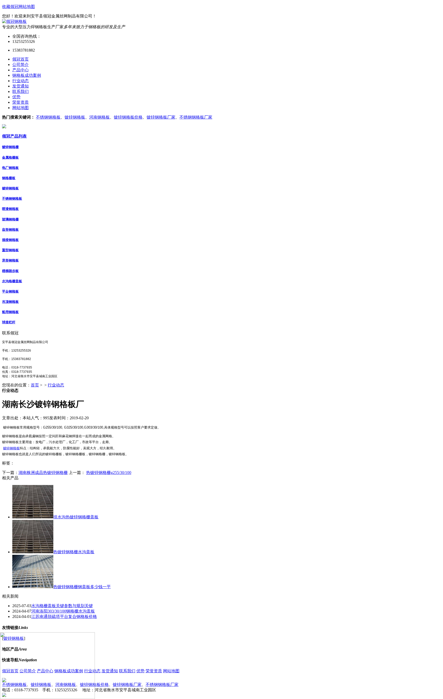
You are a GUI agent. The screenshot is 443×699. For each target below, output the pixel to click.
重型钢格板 (10, 250)
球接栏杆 (8, 322)
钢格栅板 (8, 178)
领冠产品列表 (14, 136)
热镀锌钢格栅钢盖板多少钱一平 (82, 587)
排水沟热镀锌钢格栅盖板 (75, 517)
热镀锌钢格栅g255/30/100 (108, 472)
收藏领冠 (10, 6)
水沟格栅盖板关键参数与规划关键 (62, 606)
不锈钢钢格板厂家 (195, 117)
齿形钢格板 (10, 229)
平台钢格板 (10, 291)
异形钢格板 (10, 260)
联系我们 (127, 671)
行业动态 (56, 385)
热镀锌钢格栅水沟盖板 (73, 552)
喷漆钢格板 (10, 209)
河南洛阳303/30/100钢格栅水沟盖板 (63, 611)
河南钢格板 (99, 117)
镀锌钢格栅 (10, 147)
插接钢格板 (10, 240)
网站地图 (26, 6)
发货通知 (110, 671)
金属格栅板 (10, 157)
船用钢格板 (10, 312)
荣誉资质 (154, 671)
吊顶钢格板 (10, 302)
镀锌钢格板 (75, 117)
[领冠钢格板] (14, 21)
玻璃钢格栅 (10, 219)
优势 (140, 671)
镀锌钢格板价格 (128, 117)
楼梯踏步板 (10, 271)
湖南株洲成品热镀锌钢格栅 (43, 472)
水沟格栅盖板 (12, 281)
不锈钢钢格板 (48, 117)
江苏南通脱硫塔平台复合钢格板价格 (64, 616)
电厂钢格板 (10, 168)
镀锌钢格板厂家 (161, 117)
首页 (35, 385)
